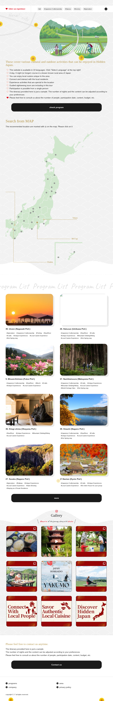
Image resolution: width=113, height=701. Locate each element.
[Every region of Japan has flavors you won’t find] (56, 611)
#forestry (77, 9)
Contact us (56, 665)
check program (56, 107)
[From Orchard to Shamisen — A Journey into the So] (21, 541)
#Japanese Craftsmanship (53, 9)
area (61, 683)
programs (13, 683)
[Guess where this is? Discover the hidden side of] (56, 576)
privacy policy (65, 687)
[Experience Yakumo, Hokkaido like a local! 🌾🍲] (91, 576)
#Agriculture (88, 9)
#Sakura (68, 9)
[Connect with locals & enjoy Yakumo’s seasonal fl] (21, 576)
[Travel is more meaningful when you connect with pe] (21, 611)
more (56, 498)
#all (39, 9)
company (13, 687)
